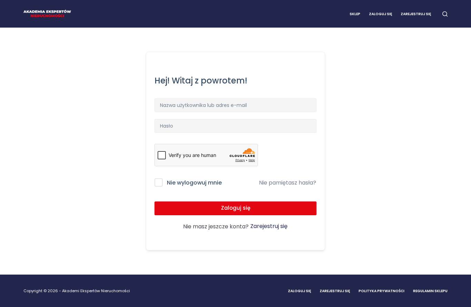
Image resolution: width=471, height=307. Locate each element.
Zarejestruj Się (335, 291)
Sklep (355, 14)
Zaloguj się (380, 14)
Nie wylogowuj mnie (194, 183)
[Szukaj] (445, 14)
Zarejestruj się (416, 14)
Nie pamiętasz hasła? (287, 183)
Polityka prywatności (381, 291)
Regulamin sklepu (430, 291)
